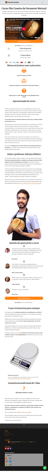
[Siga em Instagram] (8, 448)
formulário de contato (25, 441)
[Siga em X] (13, 448)
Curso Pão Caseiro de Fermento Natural (31, 183)
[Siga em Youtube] (6, 448)
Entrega (7, 435)
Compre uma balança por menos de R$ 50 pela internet (20, 378)
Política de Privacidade (10, 434)
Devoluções (8, 432)
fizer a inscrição (17, 333)
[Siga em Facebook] (10, 448)
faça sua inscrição (26, 412)
